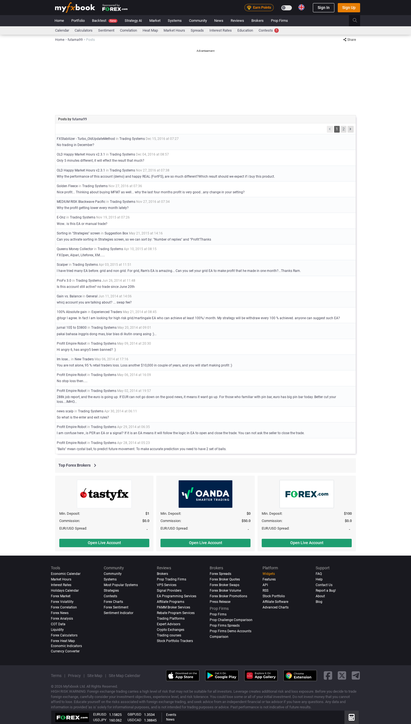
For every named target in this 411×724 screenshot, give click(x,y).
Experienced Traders (106, 312)
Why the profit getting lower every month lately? (93, 208)
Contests (268, 30)
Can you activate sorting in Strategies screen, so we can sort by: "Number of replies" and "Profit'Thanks (134, 239)
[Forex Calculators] (351, 717)
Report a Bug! (326, 591)
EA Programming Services (176, 596)
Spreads (197, 30)
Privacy (74, 675)
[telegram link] (356, 676)
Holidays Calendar (65, 591)
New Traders (84, 359)
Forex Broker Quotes (225, 579)
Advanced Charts (276, 607)
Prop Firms (279, 20)
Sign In (324, 7)
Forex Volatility (62, 602)
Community (198, 20)
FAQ (319, 574)
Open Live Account (104, 542)
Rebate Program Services (176, 613)
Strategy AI (133, 20)
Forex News (59, 613)
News (218, 20)
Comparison (219, 637)
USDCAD (134, 720)
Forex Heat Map (63, 641)
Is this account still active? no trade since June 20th (96, 287)
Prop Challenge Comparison (231, 620)
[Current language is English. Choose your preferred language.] (301, 7)
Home (59, 20)
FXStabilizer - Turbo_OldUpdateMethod (86, 139)
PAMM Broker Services (173, 607)
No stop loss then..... (72, 381)
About (320, 596)
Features (269, 579)
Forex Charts (113, 602)
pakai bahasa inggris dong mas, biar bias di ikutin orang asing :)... (107, 334)
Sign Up (349, 7)
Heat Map (150, 30)
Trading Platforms (171, 618)
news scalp (65, 411)
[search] (358, 20)
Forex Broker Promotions (228, 596)
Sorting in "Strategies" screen (78, 233)
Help (319, 579)
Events (171, 715)
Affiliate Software (275, 602)
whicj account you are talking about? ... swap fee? (94, 302)
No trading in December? (75, 145)
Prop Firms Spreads (225, 625)
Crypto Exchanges (170, 630)
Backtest (104, 20)
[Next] (351, 129)
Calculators (84, 30)
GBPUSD (134, 714)
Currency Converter (65, 651)
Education (245, 30)
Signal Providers (169, 591)
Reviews (237, 20)
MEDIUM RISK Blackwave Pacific (81, 202)
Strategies (111, 591)
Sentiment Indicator (118, 613)
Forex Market (60, 596)
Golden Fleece (67, 186)
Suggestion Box (116, 233)
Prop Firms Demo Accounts (230, 631)
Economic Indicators (66, 646)
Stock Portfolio (274, 596)
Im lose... (63, 359)
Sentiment (106, 30)
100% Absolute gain (72, 312)
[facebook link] (328, 676)
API (265, 585)
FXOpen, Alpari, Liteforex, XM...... (81, 255)
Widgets (269, 574)
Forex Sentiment (116, 607)
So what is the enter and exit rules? (83, 417)
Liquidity (57, 630)
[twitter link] (342, 676)
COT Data (58, 624)
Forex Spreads (220, 574)
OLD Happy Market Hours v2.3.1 (81, 154)
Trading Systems (132, 139)
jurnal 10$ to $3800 (72, 328)
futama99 (79, 119)
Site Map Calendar (124, 675)
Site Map (94, 675)
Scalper (62, 265)
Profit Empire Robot (71, 343)
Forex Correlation (64, 607)
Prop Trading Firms (171, 579)
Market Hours (174, 30)
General (92, 296)
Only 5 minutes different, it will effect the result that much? (100, 161)
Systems (175, 20)
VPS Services (166, 585)
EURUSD (100, 714)
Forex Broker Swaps (224, 585)
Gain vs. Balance (69, 296)
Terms (56, 675)
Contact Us (324, 585)
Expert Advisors (168, 624)
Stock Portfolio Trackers (175, 641)
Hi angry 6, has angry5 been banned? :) (86, 350)
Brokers (257, 20)
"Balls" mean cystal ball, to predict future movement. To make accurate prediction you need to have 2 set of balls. (141, 449)
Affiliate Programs (170, 602)
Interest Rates (220, 30)
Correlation (128, 30)
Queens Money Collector (75, 249)
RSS (265, 591)
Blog (319, 602)
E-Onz (61, 217)
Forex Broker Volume (225, 591)
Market (154, 20)
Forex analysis (62, 618)
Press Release (220, 602)
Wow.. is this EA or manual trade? (82, 224)
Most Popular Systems (121, 585)
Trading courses (169, 635)
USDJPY (100, 720)
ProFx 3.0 (64, 281)
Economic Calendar (66, 574)
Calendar (62, 30)
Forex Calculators (64, 635)
